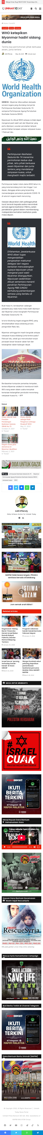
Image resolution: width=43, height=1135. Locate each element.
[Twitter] (16, 487)
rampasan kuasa (7, 480)
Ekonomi (11, 531)
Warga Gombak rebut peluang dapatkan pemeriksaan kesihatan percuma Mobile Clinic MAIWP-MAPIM (31, 666)
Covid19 (12, 23)
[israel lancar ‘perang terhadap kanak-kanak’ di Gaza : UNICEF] (11, 653)
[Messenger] (21, 487)
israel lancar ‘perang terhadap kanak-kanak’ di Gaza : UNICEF (10, 664)
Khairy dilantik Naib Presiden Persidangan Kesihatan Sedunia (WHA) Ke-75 (9, 421)
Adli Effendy (8, 54)
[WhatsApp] (27, 487)
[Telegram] (32, 487)
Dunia (11, 28)
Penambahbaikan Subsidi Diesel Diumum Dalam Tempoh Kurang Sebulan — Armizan (20, 541)
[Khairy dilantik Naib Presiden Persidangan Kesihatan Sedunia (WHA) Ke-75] (10, 411)
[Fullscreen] (38, 847)
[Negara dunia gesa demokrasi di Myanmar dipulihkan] (10, 438)
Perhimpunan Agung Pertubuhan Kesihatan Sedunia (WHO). (20, 477)
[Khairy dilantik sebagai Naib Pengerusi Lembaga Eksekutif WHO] (28, 411)
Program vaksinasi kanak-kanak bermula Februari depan (31, 631)
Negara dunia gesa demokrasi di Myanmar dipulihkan (9, 446)
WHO (15, 480)
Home (5, 23)
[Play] (5, 847)
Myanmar (36, 474)
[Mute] (34, 847)
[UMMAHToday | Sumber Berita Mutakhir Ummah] (13, 8)
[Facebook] (10, 487)
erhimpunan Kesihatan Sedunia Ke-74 (20, 474)
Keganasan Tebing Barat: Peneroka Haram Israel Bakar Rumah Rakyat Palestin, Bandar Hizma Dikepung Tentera (10, 635)
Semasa (17, 28)
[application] (21, 838)
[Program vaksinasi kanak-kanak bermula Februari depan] (31, 621)
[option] (21, 535)
